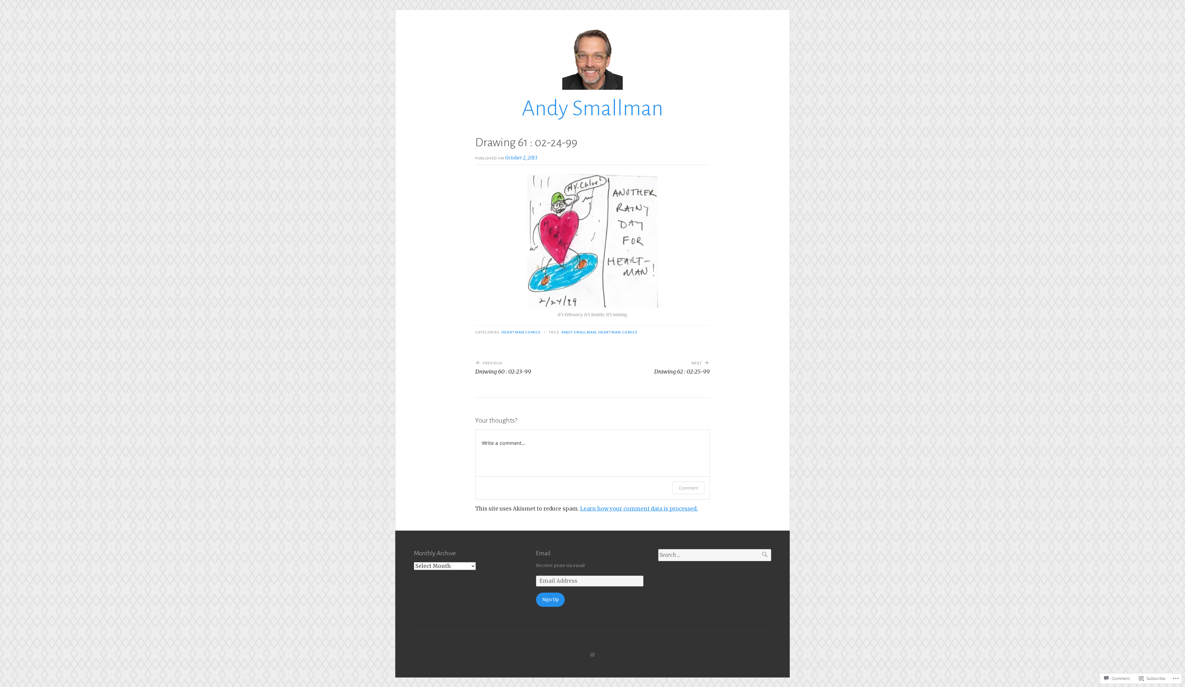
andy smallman (578, 332)
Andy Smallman (592, 108)
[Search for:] (714, 555)
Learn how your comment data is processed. (639, 508)
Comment (688, 487)
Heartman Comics (521, 332)
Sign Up (550, 599)
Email (543, 553)
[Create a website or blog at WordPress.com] (592, 655)
